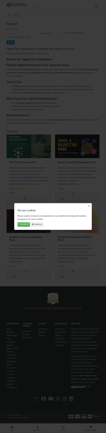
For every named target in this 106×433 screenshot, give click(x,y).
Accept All (24, 224)
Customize (37, 224)
